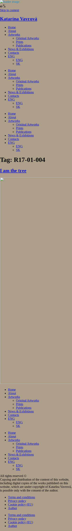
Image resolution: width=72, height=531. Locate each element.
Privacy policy (17, 501)
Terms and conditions (21, 497)
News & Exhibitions (21, 49)
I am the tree (13, 170)
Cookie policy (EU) (20, 504)
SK (18, 63)
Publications (23, 45)
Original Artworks (27, 38)
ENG (11, 56)
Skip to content (9, 10)
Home (12, 27)
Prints (19, 42)
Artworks (14, 34)
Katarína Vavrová (18, 18)
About (12, 31)
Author (12, 508)
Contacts (13, 52)
